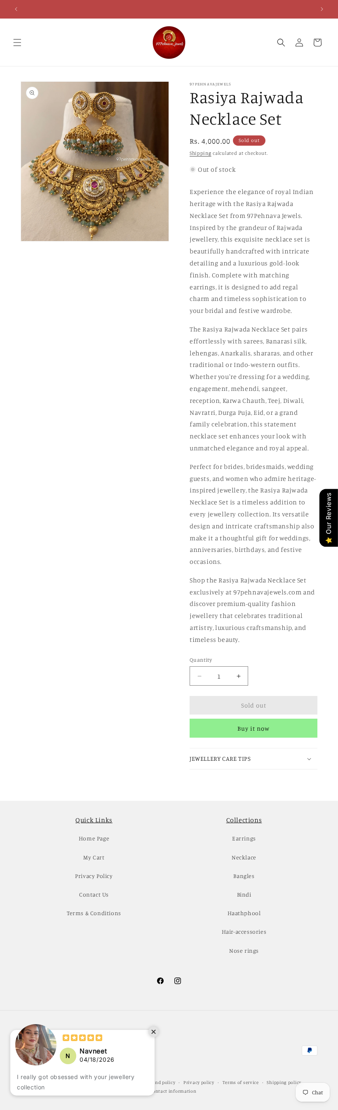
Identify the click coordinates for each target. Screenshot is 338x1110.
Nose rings (244, 950)
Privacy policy (198, 1082)
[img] (82, 1039)
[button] (17, 42)
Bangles (243, 875)
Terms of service (241, 1082)
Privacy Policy (94, 875)
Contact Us (94, 894)
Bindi (244, 894)
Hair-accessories (244, 931)
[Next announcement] (322, 9)
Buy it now (253, 728)
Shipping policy (284, 1082)
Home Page (94, 838)
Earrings (244, 838)
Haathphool (244, 912)
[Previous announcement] (16, 9)
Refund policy (160, 1082)
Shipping (200, 153)
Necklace (244, 857)
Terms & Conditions (94, 912)
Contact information (173, 1091)
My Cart (93, 857)
